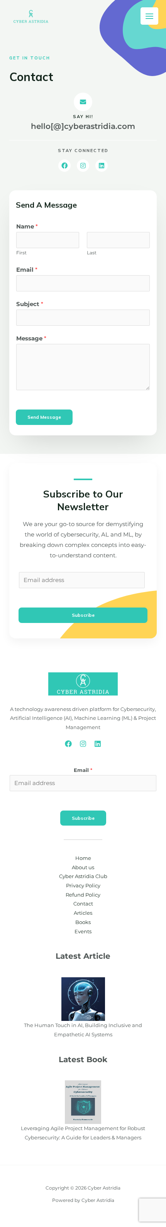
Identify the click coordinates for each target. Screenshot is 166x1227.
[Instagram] (83, 743)
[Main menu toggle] (149, 16)
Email (26, 269)
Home (83, 858)
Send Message (44, 417)
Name (27, 226)
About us (83, 867)
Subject (29, 304)
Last (92, 253)
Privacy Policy (83, 886)
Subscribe (83, 615)
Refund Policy (83, 895)
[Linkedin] (97, 743)
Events (83, 931)
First (21, 253)
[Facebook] (68, 743)
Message (31, 338)
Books (83, 922)
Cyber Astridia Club (83, 876)
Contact (83, 904)
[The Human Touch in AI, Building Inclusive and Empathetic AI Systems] (83, 999)
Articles (83, 913)
